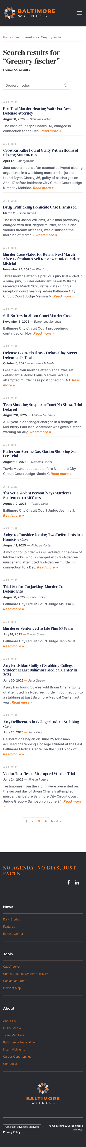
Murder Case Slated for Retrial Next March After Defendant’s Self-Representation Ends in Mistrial (42, 259)
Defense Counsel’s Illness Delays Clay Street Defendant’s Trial (40, 355)
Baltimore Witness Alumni (20, 1042)
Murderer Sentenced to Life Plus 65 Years (38, 628)
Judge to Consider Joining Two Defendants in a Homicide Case (43, 537)
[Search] (66, 85)
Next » (56, 821)
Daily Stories (11, 919)
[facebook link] (69, 882)
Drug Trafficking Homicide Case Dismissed (40, 207)
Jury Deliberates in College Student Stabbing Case (41, 724)
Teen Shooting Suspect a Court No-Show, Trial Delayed (42, 407)
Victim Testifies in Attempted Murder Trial (39, 773)
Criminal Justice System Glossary (25, 973)
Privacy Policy (11, 1132)
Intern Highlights (14, 1049)
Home (7, 37)
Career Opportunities (17, 1056)
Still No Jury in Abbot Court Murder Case (37, 315)
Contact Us (10, 1063)
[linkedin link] (78, 882)
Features (9, 926)
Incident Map (12, 988)
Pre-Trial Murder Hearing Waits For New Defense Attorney (37, 111)
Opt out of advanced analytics (22, 1126)
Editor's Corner (13, 933)
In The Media (12, 1028)
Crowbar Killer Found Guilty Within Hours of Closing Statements (40, 152)
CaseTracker (11, 966)
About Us (9, 1021)
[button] (80, 13)
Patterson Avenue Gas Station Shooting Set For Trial (40, 454)
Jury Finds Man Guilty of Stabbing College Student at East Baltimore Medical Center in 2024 (40, 670)
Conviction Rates (14, 981)
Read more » (50, 131)
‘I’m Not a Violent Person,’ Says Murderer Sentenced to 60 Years (37, 495)
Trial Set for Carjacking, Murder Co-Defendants (33, 589)
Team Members (13, 1035)
